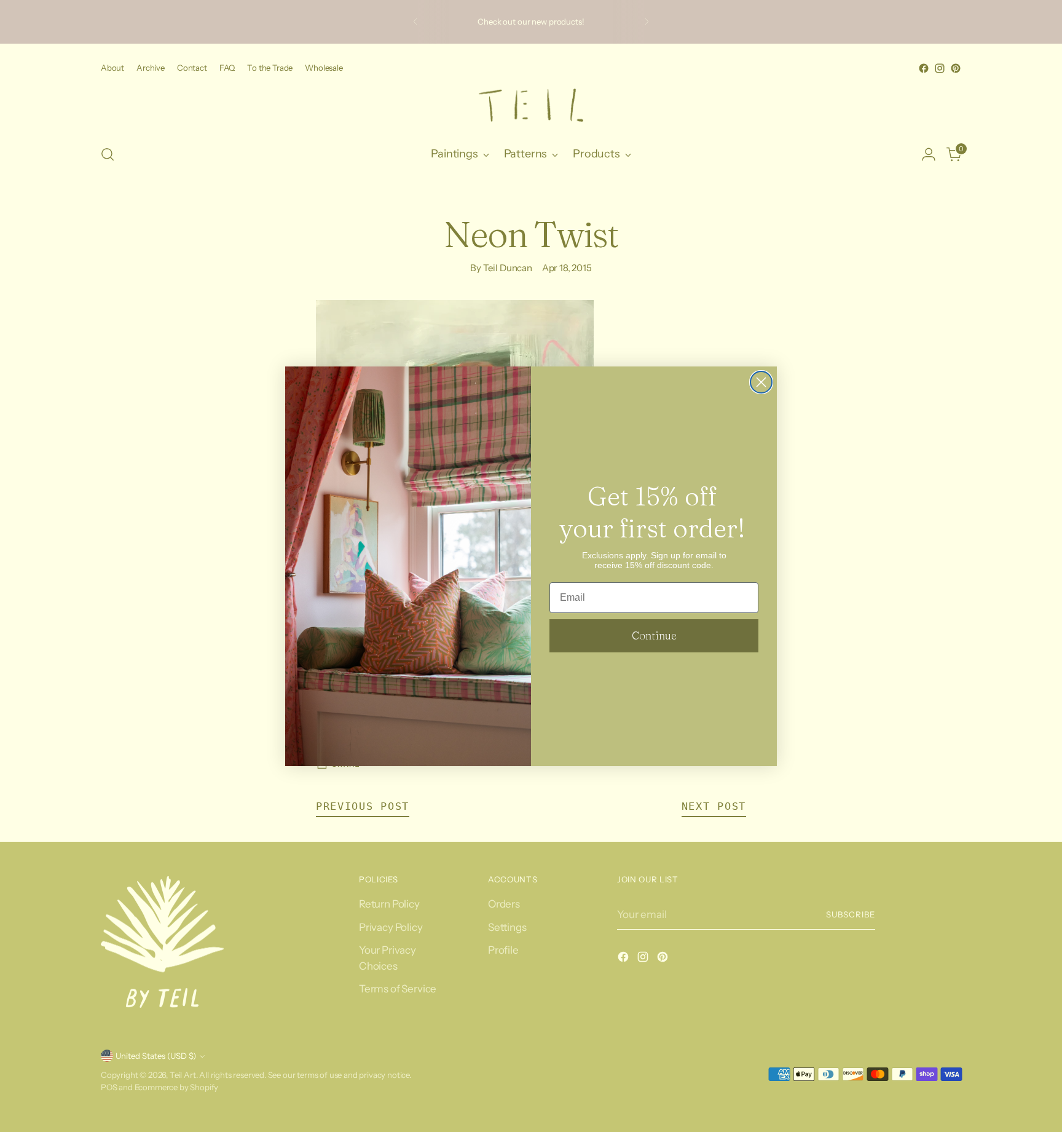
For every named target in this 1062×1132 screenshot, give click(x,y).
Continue (654, 635)
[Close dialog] (761, 382)
